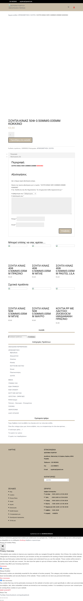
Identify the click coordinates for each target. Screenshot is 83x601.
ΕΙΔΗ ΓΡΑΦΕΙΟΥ (13, 386)
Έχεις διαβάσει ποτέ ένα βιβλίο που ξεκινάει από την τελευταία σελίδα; (30, 423)
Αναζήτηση (31, 337)
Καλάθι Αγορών (14, 511)
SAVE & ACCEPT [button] (5, 590)
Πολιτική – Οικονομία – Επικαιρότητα (20, 403)
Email (13, 225)
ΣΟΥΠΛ (33, 15)
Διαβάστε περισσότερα (33, 540)
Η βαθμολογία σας (17, 193)
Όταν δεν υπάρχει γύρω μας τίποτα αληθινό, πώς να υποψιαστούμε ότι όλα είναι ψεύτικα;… (37, 426)
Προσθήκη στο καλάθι (20, 140)
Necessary (5, 568)
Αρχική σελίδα (12, 15)
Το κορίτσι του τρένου (15, 433)
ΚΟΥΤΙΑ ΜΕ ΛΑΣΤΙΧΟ (17, 366)
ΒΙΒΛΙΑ (10, 380)
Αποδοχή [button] (23, 540)
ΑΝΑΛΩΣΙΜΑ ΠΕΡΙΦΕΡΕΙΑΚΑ (17, 347)
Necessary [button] (3, 566)
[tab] (41, 154)
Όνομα (14, 219)
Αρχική (11, 504)
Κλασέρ (12, 362)
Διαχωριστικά (14, 356)
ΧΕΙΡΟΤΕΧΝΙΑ (13, 409)
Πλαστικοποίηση (15, 372)
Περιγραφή (13, 154)
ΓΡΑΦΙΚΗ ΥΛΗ (13, 383)
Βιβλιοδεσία (13, 352)
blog (11, 491)
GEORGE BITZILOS (47, 534)
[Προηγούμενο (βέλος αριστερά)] (1, 600)
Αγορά (11, 501)
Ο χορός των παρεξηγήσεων (17, 436)
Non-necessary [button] (5, 578)
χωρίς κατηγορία (13, 413)
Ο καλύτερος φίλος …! (15, 429)
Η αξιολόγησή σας (17, 196)
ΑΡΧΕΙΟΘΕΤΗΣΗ (23, 15)
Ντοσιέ (12, 369)
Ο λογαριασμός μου (15, 514)
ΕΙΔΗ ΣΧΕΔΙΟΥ (13, 390)
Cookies (12, 495)
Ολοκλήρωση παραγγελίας (17, 517)
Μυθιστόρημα (12, 400)
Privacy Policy (13, 498)
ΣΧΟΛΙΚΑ (11, 406)
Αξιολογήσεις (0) (15, 156)
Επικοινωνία (13, 507)
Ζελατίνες (13, 359)
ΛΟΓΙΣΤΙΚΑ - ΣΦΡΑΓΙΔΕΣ (16, 396)
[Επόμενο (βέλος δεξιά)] (3, 600)
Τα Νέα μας (13, 520)
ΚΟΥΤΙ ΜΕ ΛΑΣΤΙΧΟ (15, 393)
